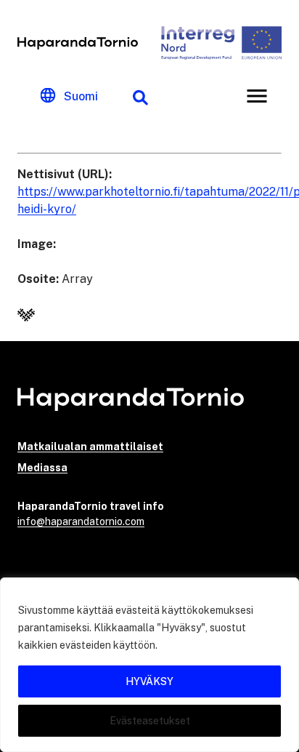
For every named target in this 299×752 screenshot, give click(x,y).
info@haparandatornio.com (80, 521)
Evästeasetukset (150, 721)
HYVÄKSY (149, 681)
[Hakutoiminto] (140, 96)
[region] (149, 664)
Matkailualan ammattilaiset (90, 446)
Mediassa (42, 467)
